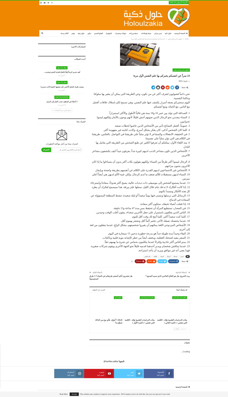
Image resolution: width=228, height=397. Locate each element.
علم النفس (147, 256)
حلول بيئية (81, 33)
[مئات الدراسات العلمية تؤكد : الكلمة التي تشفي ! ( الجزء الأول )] (140, 306)
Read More (64, 394)
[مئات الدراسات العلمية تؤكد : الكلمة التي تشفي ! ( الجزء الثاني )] (172, 306)
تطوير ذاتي (118, 297)
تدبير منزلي (158, 33)
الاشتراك (46, 150)
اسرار (182, 256)
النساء (162, 256)
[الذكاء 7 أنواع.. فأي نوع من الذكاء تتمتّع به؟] (107, 306)
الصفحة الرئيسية (179, 33)
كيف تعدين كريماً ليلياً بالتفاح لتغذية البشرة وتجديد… (62, 72)
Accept (74, 394)
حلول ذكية (168, 33)
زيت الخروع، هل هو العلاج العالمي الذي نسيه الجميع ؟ (168, 276)
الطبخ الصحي (98, 33)
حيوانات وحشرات (120, 33)
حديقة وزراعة (133, 33)
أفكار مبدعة (64, 33)
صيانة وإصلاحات (146, 33)
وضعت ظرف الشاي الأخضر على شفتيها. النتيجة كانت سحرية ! (62, 87)
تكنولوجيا (109, 33)
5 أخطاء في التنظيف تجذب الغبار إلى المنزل (61, 102)
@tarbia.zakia (111, 361)
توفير (73, 33)
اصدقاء (175, 256)
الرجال (168, 256)
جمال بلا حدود (62, 67)
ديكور (89, 33)
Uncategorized (61, 97)
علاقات (155, 256)
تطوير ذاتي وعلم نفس (181, 70)
